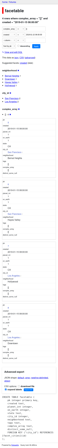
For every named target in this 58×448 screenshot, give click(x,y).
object (7, 380)
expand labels (14, 389)
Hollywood (10, 85)
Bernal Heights (12, 75)
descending (25, 46)
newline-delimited (39, 377)
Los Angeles (11, 101)
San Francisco (12, 98)
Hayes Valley (11, 82)
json (16, 57)
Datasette (15, 445)
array (27, 377)
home (5, 1)
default (21, 377)
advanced (30, 57)
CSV (22, 57)
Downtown (10, 79)
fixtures (12, 1)
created (23, 62)
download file (27, 386)
